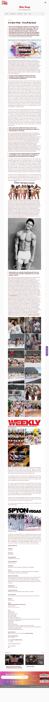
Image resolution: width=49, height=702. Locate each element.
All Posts (6, 13)
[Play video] (24, 49)
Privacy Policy (32, 686)
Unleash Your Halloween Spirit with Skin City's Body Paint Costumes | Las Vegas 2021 (14, 667)
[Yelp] (22, 681)
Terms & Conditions (37, 686)
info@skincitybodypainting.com (34, 679)
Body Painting (19, 13)
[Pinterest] (19, 681)
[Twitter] (13, 681)
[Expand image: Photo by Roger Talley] (16, 342)
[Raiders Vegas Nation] (34, 659)
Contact (47, 686)
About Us (42, 686)
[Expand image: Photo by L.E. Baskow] (16, 436)
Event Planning (12, 13)
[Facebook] (10, 681)
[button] (45, 2)
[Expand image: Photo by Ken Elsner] (16, 325)
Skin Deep (24, 7)
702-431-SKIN (34, 680)
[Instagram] (7, 681)
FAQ (44, 686)
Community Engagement (12, 645)
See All (43, 652)
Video (9, 647)
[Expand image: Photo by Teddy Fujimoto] (16, 522)
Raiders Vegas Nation (30, 666)
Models (25, 13)
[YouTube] (16, 681)
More (30, 13)
